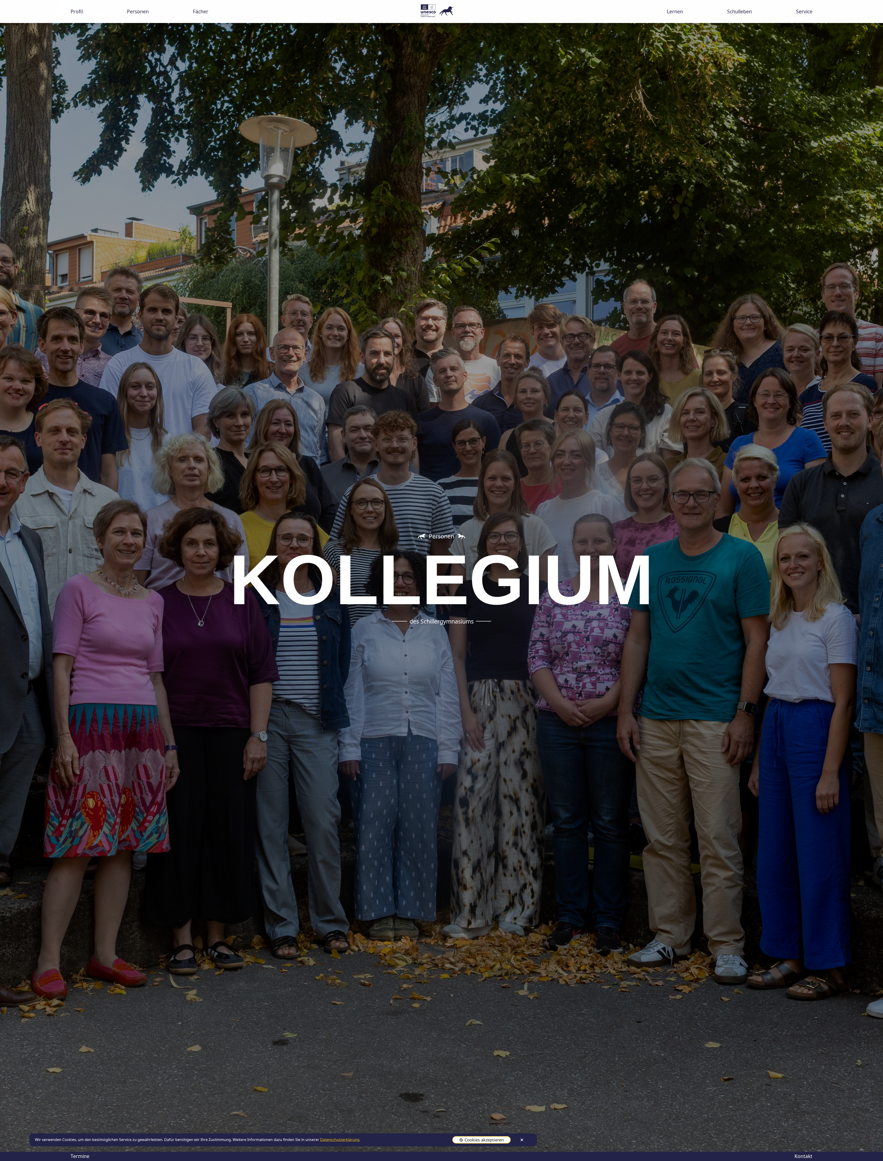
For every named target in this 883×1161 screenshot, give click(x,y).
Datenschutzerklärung (339, 1139)
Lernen (675, 11)
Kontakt (803, 1156)
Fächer (200, 11)
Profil (77, 11)
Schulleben (739, 11)
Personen (138, 11)
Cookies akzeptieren (484, 1140)
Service (804, 11)
